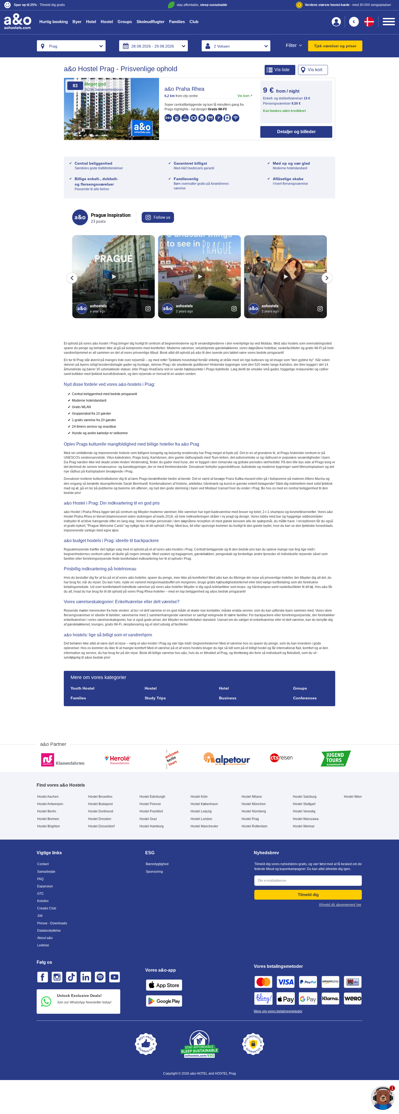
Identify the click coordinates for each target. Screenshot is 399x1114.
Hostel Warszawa (306, 819)
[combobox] (71, 46)
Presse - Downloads (52, 923)
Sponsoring (154, 872)
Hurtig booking (53, 21)
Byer (76, 21)
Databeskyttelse (49, 930)
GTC (40, 894)
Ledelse (43, 945)
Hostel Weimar (304, 826)
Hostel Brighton (48, 826)
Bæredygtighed (157, 864)
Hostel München (254, 804)
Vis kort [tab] (315, 69)
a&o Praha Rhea (184, 89)
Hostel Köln (199, 797)
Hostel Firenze (150, 804)
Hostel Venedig (304, 811)
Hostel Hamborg (152, 826)
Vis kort (243, 96)
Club (193, 21)
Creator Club (46, 908)
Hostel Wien (353, 797)
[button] (68, 5)
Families (177, 21)
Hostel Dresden (99, 819)
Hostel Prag (250, 819)
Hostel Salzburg (304, 797)
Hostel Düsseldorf (101, 826)
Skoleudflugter (150, 21)
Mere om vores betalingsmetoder (278, 1011)
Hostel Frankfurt (151, 811)
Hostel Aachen (48, 797)
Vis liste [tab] (282, 69)
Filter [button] (292, 45)
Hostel (107, 21)
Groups (125, 21)
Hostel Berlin (46, 811)
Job (40, 916)
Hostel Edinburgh (152, 797)
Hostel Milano (252, 797)
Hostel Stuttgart (304, 804)
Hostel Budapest (100, 804)
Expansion (45, 886)
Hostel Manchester (204, 826)
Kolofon (43, 901)
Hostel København (204, 804)
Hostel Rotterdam (254, 826)
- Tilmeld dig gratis (39, 5)
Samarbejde (46, 872)
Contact (43, 864)
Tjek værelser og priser (335, 46)
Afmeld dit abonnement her (340, 905)
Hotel (91, 21)
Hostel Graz (148, 819)
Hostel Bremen (48, 819)
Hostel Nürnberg (254, 811)
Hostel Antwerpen (50, 804)
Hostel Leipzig (201, 811)
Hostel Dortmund (100, 811)
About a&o (45, 938)
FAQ (40, 879)
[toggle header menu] (389, 21)
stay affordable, (202, 5)
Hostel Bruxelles (100, 797)
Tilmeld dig (308, 894)
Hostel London (201, 819)
